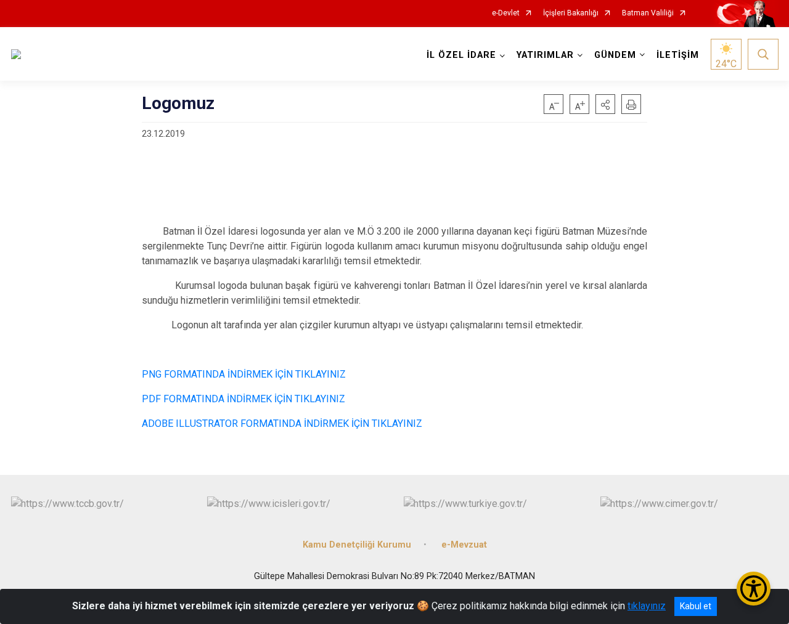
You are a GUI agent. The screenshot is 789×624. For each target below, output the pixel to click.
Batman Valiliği (648, 13)
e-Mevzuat (464, 545)
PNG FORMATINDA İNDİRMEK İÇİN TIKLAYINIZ (244, 374)
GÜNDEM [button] (615, 55)
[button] (605, 104)
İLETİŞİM (677, 55)
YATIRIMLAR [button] (545, 55)
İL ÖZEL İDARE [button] (461, 55)
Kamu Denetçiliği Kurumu (357, 545)
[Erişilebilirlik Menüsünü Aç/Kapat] (754, 589)
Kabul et (695, 606)
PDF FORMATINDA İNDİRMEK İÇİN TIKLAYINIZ (243, 399)
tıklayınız (647, 606)
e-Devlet (506, 13)
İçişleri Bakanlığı (571, 13)
